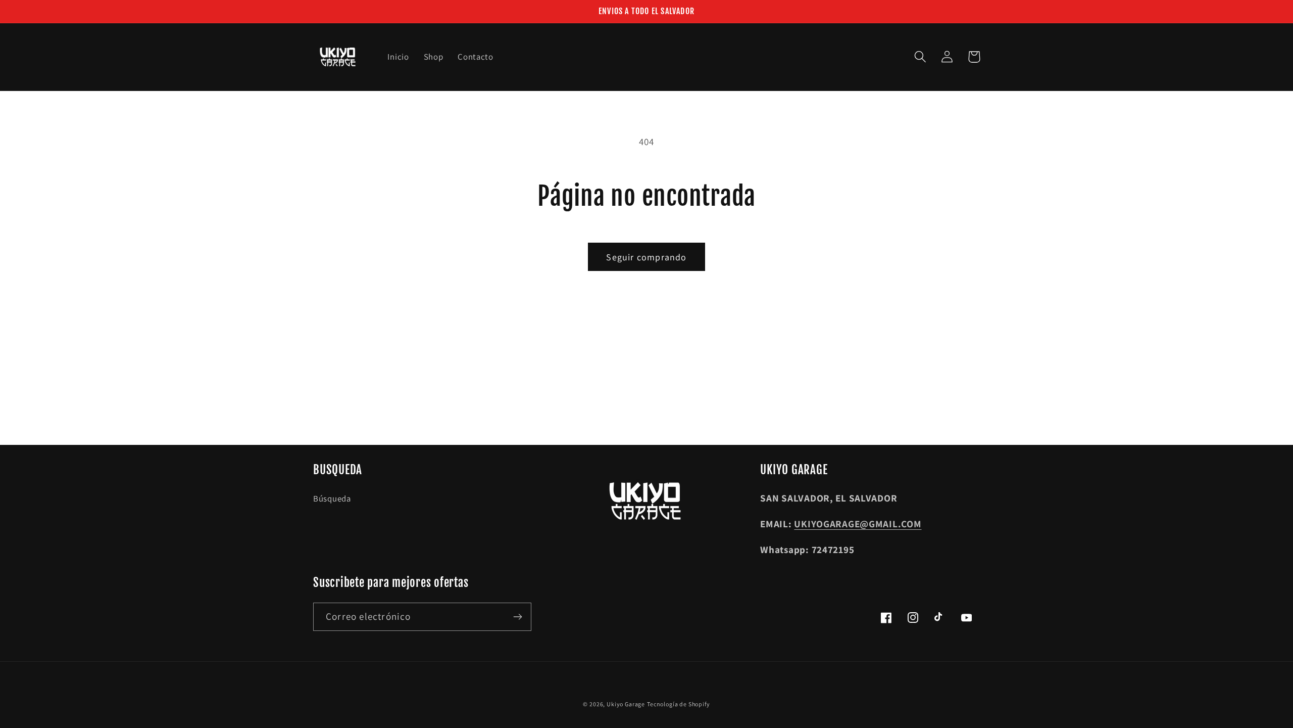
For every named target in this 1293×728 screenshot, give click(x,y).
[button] (920, 56)
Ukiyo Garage (626, 704)
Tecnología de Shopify (678, 704)
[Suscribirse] (517, 617)
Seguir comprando (646, 257)
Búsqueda (332, 498)
